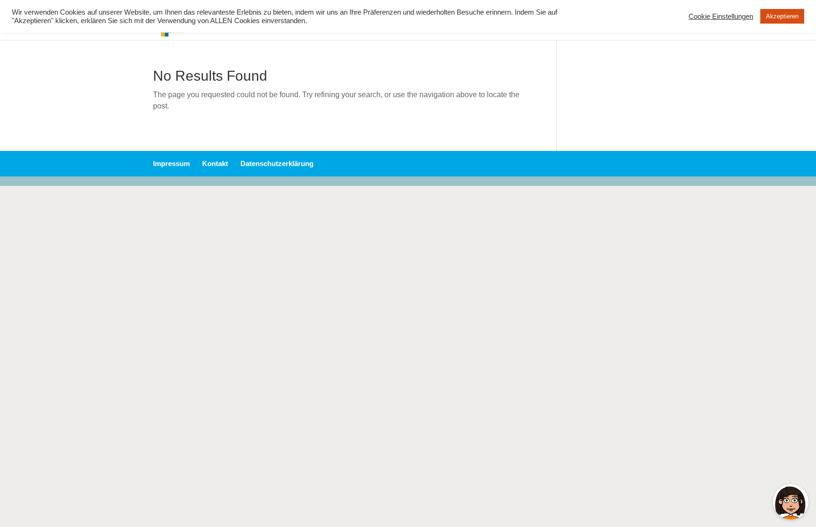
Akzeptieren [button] (782, 16)
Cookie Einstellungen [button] (720, 16)
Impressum (171, 163)
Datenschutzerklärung (277, 163)
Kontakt (215, 163)
